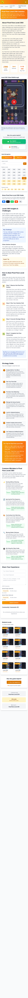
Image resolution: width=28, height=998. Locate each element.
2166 (4, 172)
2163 (14, 169)
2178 (14, 178)
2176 (4, 178)
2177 (9, 178)
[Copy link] (20, 201)
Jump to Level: (5, 161)
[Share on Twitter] (8, 201)
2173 (14, 175)
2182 (9, 181)
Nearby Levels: (5, 167)
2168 (14, 172)
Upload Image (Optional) (7, 588)
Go (24, 163)
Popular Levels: (5, 187)
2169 (19, 172)
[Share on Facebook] (3, 201)
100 (8, 189)
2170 (24, 172)
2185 (24, 181)
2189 (19, 184)
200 (15, 189)
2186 (4, 184)
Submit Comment (14, 602)
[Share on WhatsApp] (12, 201)
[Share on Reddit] (16, 201)
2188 (14, 184)
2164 (19, 169)
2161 (4, 169)
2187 (9, 184)
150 (12, 189)
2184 (19, 181)
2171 (4, 175)
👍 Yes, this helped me (14, 682)
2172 (9, 175)
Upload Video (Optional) (7, 595)
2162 (9, 169)
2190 (24, 184)
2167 (9, 172)
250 (19, 189)
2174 (19, 175)
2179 (19, 178)
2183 (14, 181)
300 (23, 189)
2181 (4, 181)
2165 (24, 169)
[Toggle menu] (25, 2)
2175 (24, 175)
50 (5, 189)
